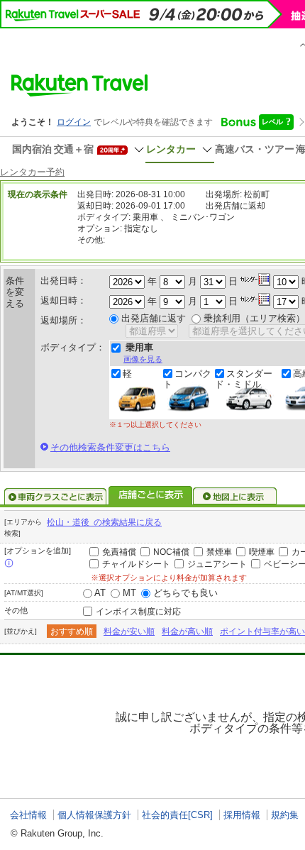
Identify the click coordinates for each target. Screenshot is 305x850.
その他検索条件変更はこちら (110, 447)
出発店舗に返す (153, 318)
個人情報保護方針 (94, 815)
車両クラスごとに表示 (55, 496)
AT (100, 592)
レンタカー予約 (32, 172)
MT (129, 592)
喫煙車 (261, 552)
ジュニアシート (217, 564)
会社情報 (28, 815)
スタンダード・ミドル (243, 379)
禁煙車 (219, 552)
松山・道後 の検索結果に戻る (104, 522)
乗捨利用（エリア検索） (254, 318)
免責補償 (119, 552)
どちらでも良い (185, 592)
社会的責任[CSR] (177, 815)
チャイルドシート (136, 564)
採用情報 (241, 815)
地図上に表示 (235, 496)
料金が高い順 (187, 631)
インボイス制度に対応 (138, 612)
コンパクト (187, 379)
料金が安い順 (129, 631)
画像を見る (142, 359)
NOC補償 (171, 552)
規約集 (285, 815)
